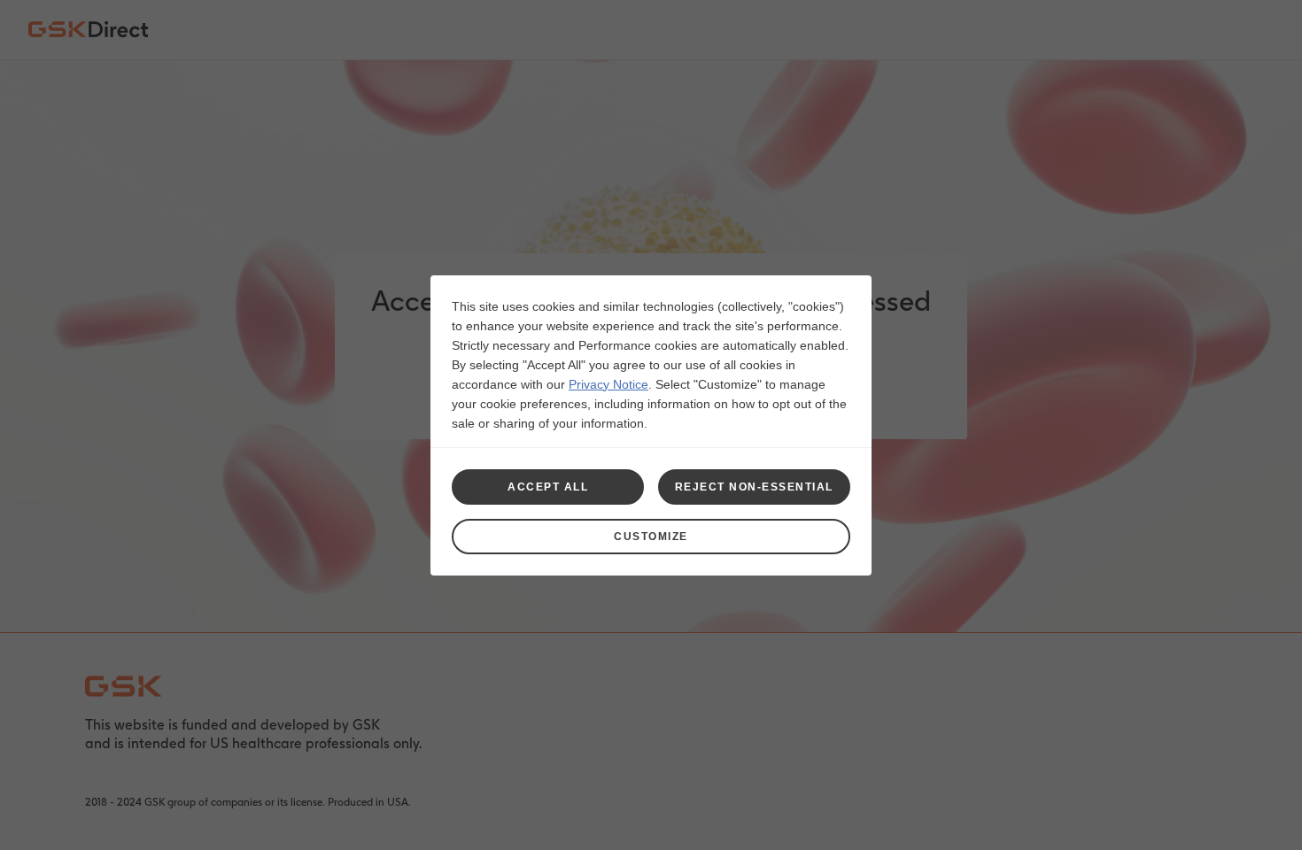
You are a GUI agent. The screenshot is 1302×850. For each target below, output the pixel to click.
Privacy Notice (608, 384)
